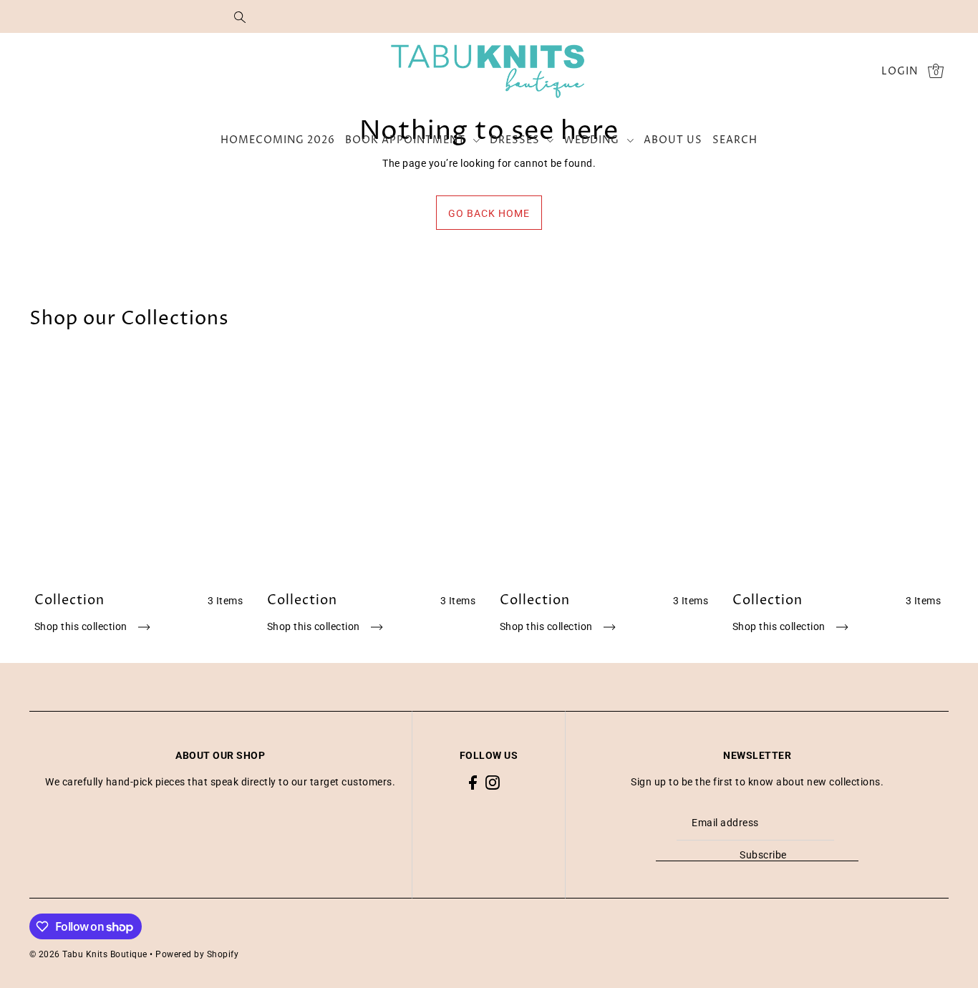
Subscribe (763, 855)
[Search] (240, 16)
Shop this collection (82, 626)
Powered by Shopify (196, 954)
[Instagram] (492, 782)
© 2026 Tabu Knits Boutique (88, 954)
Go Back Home (489, 213)
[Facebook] (473, 782)
